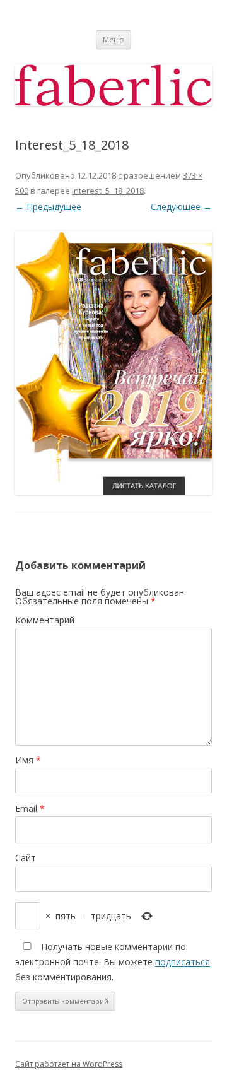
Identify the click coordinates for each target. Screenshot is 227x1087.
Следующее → (181, 207)
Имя (28, 760)
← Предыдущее (48, 207)
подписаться (182, 962)
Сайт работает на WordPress (68, 1064)
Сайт (25, 858)
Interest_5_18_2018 (108, 190)
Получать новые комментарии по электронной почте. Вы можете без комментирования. (112, 962)
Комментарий (44, 620)
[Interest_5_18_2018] (113, 363)
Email (30, 808)
